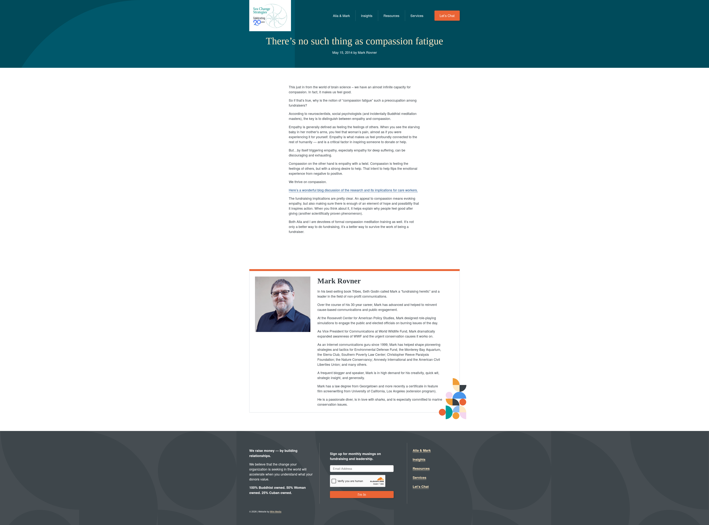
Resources (391, 15)
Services (416, 15)
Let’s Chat (447, 15)
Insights (366, 15)
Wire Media (275, 511)
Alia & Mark (341, 15)
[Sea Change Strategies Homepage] (270, 15)
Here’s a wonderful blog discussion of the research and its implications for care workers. (353, 190)
